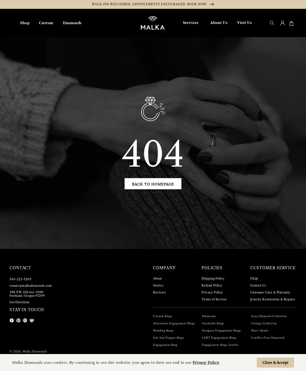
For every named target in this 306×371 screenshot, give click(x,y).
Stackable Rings (213, 323)
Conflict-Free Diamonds (268, 337)
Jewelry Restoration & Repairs (272, 299)
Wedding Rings (163, 330)
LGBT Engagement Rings (219, 337)
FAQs (254, 278)
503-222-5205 (20, 279)
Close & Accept (275, 362)
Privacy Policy (212, 292)
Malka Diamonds (34, 351)
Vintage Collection (264, 323)
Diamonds (209, 316)
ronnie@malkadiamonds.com (31, 285)
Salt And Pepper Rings (168, 337)
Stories (158, 285)
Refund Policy (212, 285)
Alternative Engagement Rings (174, 323)
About (157, 278)
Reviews (159, 292)
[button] (272, 23)
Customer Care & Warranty (270, 292)
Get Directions (19, 302)
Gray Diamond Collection (269, 316)
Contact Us (258, 285)
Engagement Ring (165, 345)
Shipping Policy (213, 278)
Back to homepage (153, 184)
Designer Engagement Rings (221, 330)
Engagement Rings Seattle (220, 345)
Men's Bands (260, 330)
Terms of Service (214, 299)
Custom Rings (162, 316)
